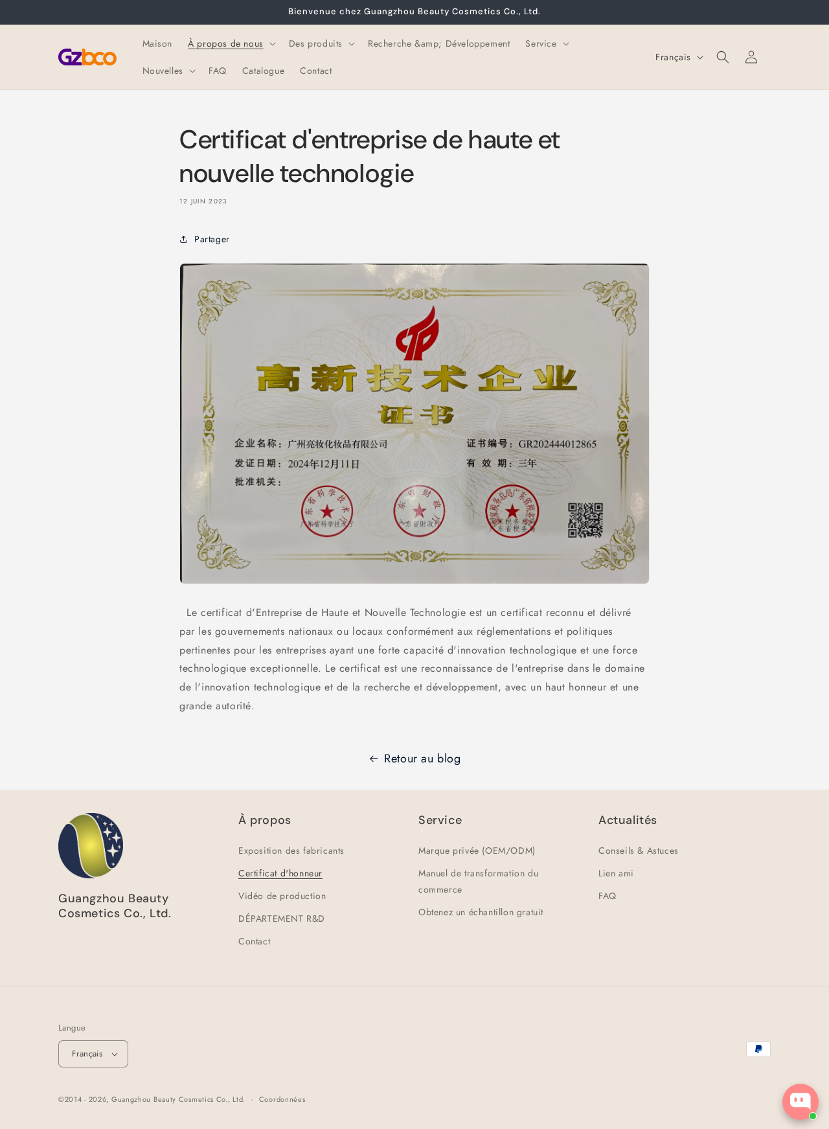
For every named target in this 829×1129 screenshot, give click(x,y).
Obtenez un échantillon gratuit (480, 912)
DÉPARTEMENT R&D (281, 918)
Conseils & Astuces (638, 850)
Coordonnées (282, 1099)
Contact (254, 941)
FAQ (607, 895)
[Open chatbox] (800, 1102)
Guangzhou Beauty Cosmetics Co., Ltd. (178, 1099)
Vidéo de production (282, 895)
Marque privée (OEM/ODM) (477, 850)
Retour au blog (422, 758)
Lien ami (616, 873)
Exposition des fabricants (291, 850)
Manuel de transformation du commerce (478, 881)
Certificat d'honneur (280, 873)
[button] (230, 43)
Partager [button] (212, 239)
